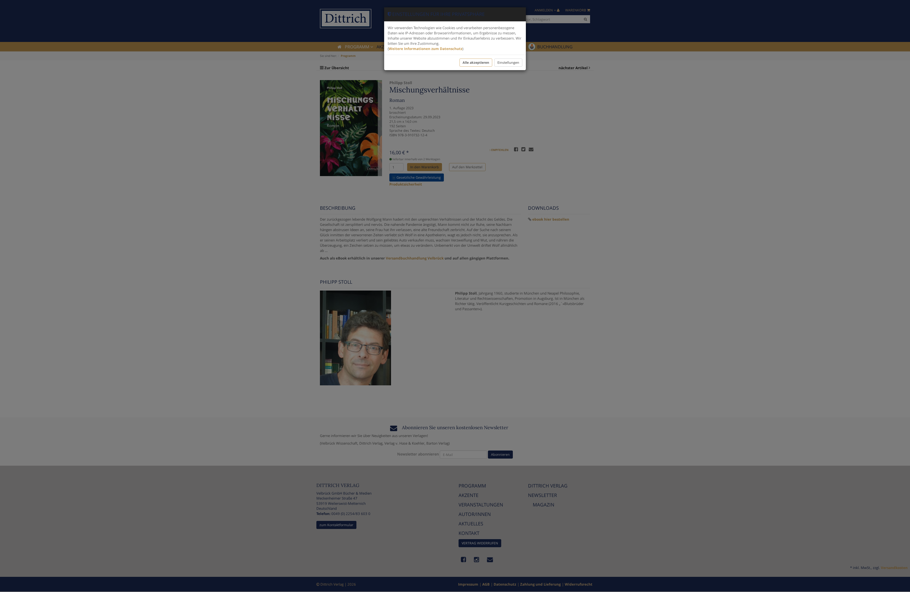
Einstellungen (508, 62)
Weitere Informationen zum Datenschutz (425, 48)
